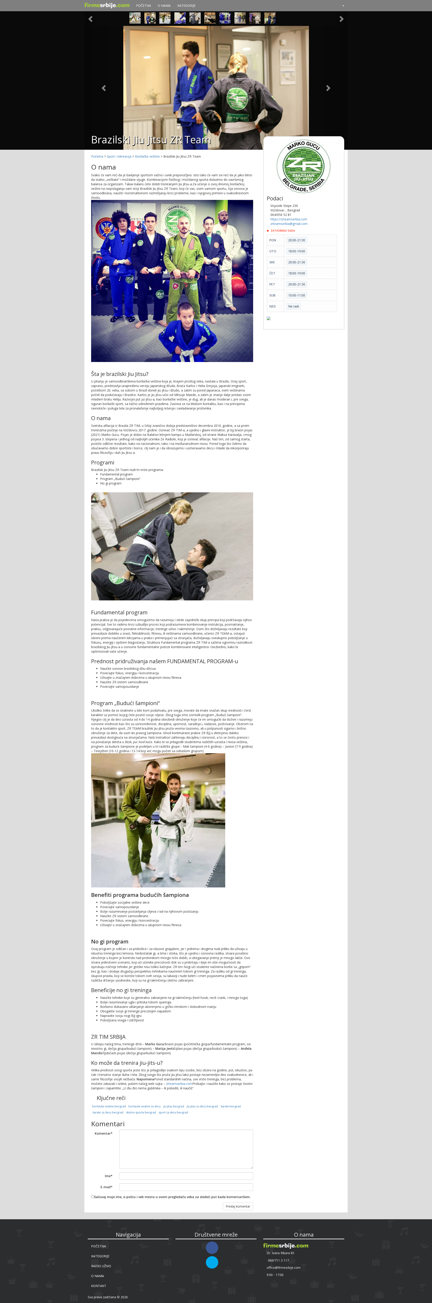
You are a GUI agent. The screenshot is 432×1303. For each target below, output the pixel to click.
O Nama (97, 1276)
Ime (108, 1176)
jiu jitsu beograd (173, 1106)
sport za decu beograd (173, 1112)
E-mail (106, 1187)
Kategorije (186, 5)
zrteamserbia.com (179, 1083)
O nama (164, 5)
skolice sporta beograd (141, 1112)
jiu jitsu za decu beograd (202, 1106)
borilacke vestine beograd (109, 1106)
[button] (341, 5)
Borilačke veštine (147, 156)
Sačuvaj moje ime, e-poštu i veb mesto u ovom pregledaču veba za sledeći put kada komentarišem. (172, 1197)
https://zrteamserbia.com (288, 219)
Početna (143, 5)
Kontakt (98, 1286)
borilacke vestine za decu (144, 1106)
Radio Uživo (101, 1266)
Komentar (103, 1133)
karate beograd (231, 1106)
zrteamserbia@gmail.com (289, 224)
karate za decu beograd (108, 1112)
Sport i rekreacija (119, 156)
